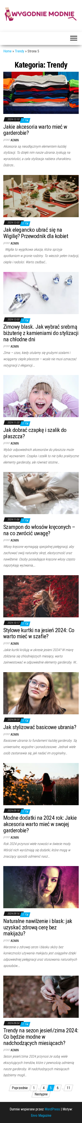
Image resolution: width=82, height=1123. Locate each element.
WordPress (52, 1109)
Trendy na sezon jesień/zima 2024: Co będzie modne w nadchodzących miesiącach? (40, 1036)
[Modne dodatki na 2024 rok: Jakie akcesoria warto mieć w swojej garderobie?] (41, 784)
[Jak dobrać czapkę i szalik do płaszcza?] (41, 396)
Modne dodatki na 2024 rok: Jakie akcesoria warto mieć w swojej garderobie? (40, 824)
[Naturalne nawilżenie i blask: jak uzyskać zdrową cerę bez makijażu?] (41, 887)
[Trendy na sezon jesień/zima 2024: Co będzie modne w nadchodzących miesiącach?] (41, 996)
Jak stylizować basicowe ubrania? (39, 727)
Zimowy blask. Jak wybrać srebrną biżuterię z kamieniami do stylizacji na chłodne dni (40, 332)
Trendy (19, 51)
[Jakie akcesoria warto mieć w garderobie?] (41, 92)
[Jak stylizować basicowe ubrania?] (41, 693)
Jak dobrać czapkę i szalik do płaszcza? (34, 433)
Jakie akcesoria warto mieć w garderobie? (35, 129)
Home (7, 51)
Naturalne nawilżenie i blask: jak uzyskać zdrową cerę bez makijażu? (37, 927)
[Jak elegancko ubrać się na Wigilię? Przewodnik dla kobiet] (41, 196)
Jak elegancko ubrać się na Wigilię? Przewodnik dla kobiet (35, 233)
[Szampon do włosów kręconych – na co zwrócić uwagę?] (41, 493)
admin (14, 140)
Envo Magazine (41, 1115)
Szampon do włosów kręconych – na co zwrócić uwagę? (39, 530)
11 (68, 1088)
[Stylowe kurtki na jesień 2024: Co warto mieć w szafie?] (41, 596)
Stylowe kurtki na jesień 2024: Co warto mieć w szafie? (38, 633)
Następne (41, 1094)
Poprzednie (20, 1088)
